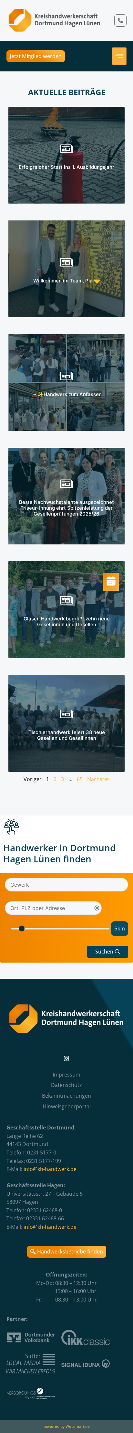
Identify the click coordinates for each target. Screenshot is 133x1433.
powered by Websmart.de (67, 1426)
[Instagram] (66, 1058)
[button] (107, 952)
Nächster (98, 779)
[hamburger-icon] (119, 56)
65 (80, 779)
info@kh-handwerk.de (50, 1169)
